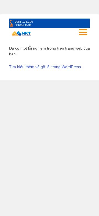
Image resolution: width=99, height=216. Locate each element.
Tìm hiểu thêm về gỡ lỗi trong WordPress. (45, 67)
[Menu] (61, 32)
